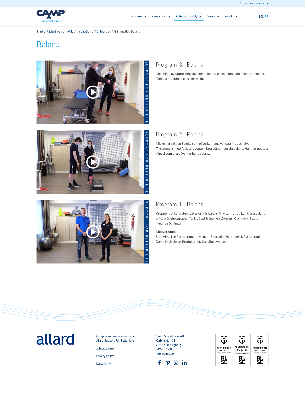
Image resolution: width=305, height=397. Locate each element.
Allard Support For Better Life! (115, 340)
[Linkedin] (184, 363)
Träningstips (102, 31)
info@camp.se (165, 353)
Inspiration (84, 31)
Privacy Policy (105, 356)
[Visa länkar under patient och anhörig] (200, 16)
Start (40, 31)
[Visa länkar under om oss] (218, 16)
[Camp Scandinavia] (51, 14)
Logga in (101, 363)
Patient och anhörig (186, 16)
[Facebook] (159, 363)
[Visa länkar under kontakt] (236, 16)
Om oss (211, 16)
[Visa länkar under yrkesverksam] (169, 16)
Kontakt (228, 16)
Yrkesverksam (159, 16)
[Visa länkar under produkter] (145, 16)
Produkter (136, 16)
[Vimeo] (168, 363)
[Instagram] (176, 363)
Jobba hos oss (105, 348)
